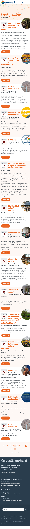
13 (7, 449)
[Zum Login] (23, 2)
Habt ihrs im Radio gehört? (14, 398)
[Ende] (23, 449)
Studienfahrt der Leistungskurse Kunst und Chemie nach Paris (17, 165)
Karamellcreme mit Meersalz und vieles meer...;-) (11, 26)
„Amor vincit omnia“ (13, 291)
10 (19, 446)
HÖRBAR (12, 140)
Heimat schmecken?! (13, 88)
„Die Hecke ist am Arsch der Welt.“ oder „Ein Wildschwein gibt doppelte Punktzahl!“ (11, 318)
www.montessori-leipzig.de (8, 472)
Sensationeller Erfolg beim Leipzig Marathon (10, 345)
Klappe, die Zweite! (12, 260)
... (16, 446)
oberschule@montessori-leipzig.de (10, 483)
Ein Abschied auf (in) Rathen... (13, 208)
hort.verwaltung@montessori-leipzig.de (11, 500)
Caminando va (14, 232)
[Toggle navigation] (27, 2)
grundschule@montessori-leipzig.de (10, 493)
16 (16, 449)
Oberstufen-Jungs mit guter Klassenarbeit (10, 61)
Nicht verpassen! (12, 425)
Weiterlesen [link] (6, 51)
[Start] (4, 446)
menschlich (12, 370)
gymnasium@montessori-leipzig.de (10, 485)
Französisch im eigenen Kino (14, 113)
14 (10, 449)
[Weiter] (20, 449)
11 (23, 446)
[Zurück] (7, 446)
